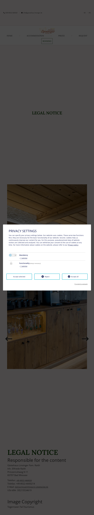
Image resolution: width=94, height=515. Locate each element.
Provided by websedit (81, 284)
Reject (47, 277)
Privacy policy (73, 245)
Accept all (75, 277)
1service (23, 258)
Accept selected (19, 277)
